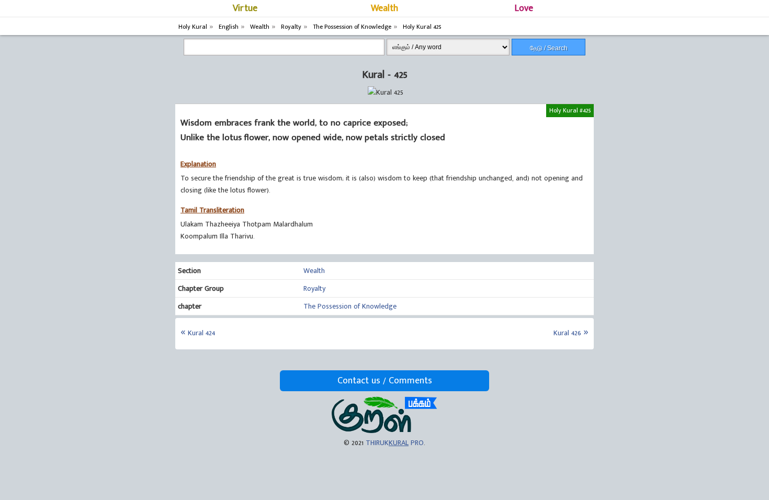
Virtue (245, 8)
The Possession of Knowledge (350, 306)
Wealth (384, 8)
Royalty (314, 288)
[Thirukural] (384, 431)
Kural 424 (201, 333)
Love (524, 8)
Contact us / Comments (384, 381)
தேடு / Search (549, 48)
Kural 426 (567, 333)
